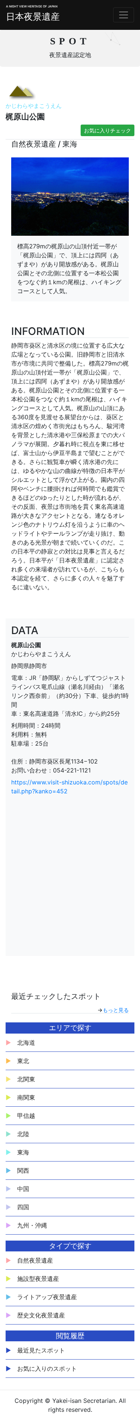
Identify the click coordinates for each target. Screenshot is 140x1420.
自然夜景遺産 (35, 1260)
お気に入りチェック (107, 130)
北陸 (23, 1134)
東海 (23, 1152)
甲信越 (26, 1115)
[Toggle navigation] (123, 14)
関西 (23, 1170)
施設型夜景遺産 (38, 1278)
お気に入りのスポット (47, 1368)
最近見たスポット (41, 1350)
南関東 (26, 1097)
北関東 (26, 1079)
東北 (23, 1061)
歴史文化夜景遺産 (41, 1315)
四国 (23, 1207)
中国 (23, 1188)
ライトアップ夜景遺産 (47, 1297)
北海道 (26, 1042)
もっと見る (116, 1010)
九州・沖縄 (32, 1225)
